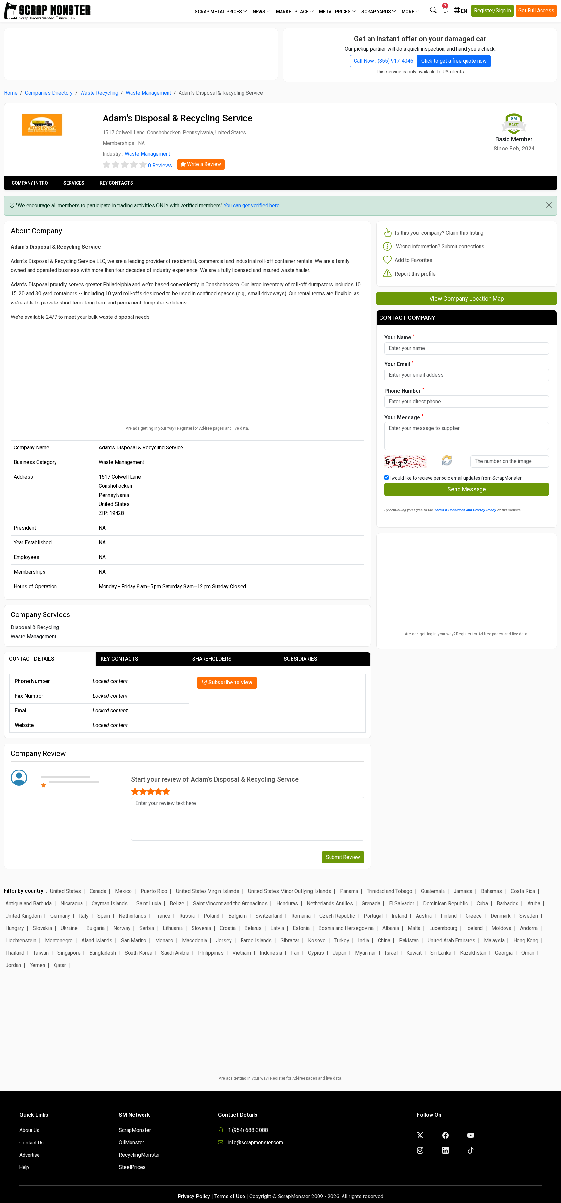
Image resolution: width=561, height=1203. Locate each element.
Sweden (528, 916)
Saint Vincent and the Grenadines (230, 903)
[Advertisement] (141, 50)
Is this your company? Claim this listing (439, 233)
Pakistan (409, 941)
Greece (474, 916)
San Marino (133, 941)
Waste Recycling (99, 93)
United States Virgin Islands (207, 891)
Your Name (399, 337)
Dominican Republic (445, 903)
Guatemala (433, 891)
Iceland (474, 928)
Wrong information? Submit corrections (440, 246)
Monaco (164, 941)
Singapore (69, 953)
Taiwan (41, 953)
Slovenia (201, 928)
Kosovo (317, 941)
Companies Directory (49, 93)
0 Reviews (160, 165)
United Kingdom (24, 916)
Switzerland (269, 916)
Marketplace (292, 11)
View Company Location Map (467, 298)
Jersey (224, 941)
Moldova (501, 928)
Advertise (29, 1155)
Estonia (301, 928)
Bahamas (491, 891)
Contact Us (31, 1142)
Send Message (466, 489)
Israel (391, 953)
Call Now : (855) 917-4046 (383, 61)
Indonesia (271, 953)
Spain (103, 916)
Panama (349, 891)
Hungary (15, 928)
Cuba (482, 903)
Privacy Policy (194, 1196)
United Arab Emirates (451, 941)
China (384, 941)
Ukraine (69, 928)
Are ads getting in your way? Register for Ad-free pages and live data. (187, 428)
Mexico (123, 891)
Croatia (228, 928)
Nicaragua (71, 903)
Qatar (60, 965)
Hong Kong (525, 941)
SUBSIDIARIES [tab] (300, 659)
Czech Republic (337, 916)
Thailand (15, 953)
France (162, 916)
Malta (414, 928)
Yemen (37, 965)
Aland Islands (96, 941)
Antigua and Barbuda (29, 903)
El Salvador (401, 903)
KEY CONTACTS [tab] (119, 659)
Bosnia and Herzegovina (346, 928)
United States (65, 891)
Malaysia (494, 941)
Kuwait (414, 953)
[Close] (549, 205)
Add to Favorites (413, 260)
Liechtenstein (21, 941)
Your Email (398, 363)
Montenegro (59, 941)
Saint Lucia (148, 903)
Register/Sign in (492, 10)
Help (24, 1167)
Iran (295, 953)
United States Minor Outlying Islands (289, 891)
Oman (527, 953)
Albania (390, 928)
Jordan (13, 965)
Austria (424, 916)
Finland (449, 916)
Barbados (507, 903)
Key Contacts (116, 183)
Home (11, 93)
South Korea (138, 953)
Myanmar (365, 953)
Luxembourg (443, 928)
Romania (301, 916)
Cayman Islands (110, 903)
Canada (98, 891)
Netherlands (132, 916)
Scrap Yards (376, 11)
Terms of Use (229, 1196)
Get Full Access (536, 10)
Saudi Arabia (175, 953)
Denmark (501, 916)
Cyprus (316, 953)
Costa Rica (523, 891)
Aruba (533, 903)
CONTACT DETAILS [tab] (31, 659)
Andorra (529, 928)
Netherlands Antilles (330, 903)
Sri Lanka (440, 953)
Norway (122, 928)
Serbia (146, 928)
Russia (187, 916)
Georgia (504, 953)
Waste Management (148, 93)
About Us (29, 1130)
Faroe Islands (256, 941)
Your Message (403, 417)
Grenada (371, 903)
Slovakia (42, 928)
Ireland (399, 916)
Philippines (211, 953)
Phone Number (404, 390)
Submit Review (343, 857)
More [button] (408, 11)
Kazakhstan (473, 953)
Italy (84, 916)
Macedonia (194, 941)
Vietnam (241, 953)
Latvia (277, 928)
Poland (211, 916)
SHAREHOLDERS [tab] (211, 659)
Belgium (237, 916)
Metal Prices (335, 11)
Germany (60, 916)
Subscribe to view (229, 682)
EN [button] (463, 11)
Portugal (373, 916)
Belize (177, 903)
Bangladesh (102, 953)
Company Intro (30, 183)
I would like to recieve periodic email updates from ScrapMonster (455, 478)
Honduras (287, 903)
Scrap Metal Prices (219, 11)
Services (73, 183)
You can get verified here (252, 205)
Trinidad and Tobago (389, 891)
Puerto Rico (154, 891)
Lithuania (173, 928)
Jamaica (463, 891)
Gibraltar (289, 941)
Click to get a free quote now (454, 61)
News (259, 11)
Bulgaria (95, 928)
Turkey (341, 941)
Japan (339, 953)
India (363, 941)
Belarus (253, 928)
